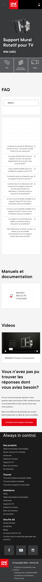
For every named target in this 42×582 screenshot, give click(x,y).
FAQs (5, 494)
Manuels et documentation (21, 68)
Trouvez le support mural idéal (16, 485)
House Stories (9, 523)
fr (40, 5)
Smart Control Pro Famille (14, 452)
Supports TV (8, 462)
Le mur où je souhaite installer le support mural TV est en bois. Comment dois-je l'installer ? (20, 211)
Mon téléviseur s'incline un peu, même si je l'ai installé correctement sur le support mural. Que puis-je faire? (20, 233)
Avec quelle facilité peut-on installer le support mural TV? (20, 170)
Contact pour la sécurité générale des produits (19, 538)
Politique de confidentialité (25, 573)
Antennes (7, 456)
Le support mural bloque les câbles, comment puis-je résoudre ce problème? (20, 221)
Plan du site (19, 579)
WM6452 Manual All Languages (21, 296)
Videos (35, 68)
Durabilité (7, 526)
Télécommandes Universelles (15, 449)
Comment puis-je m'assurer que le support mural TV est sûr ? (20, 177)
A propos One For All (12, 533)
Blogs (5, 530)
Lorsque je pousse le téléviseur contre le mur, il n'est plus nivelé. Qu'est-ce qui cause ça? (20, 148)
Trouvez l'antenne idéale (13, 482)
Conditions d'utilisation (24, 576)
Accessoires (8, 469)
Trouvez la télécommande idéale (17, 478)
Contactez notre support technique (19, 422)
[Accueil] (13, 4)
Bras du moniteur (10, 466)
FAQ (6, 68)
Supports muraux (10, 459)
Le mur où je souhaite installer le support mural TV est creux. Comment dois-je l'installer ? (20, 201)
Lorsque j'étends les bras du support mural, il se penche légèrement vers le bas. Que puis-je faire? (20, 160)
